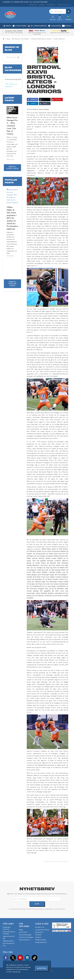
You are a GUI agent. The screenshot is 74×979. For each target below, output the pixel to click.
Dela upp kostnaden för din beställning (37, 33)
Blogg (21, 930)
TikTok (34, 958)
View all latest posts (12, 168)
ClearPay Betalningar (26, 937)
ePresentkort (51, 5)
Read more (10, 159)
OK (37, 904)
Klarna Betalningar (25, 935)
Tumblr (45, 103)
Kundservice (32, 5)
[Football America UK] (10, 15)
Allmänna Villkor (40, 940)
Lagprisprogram (8, 941)
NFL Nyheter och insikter (60, 861)
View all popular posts (12, 284)
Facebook (34, 99)
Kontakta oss (39, 927)
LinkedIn (33, 103)
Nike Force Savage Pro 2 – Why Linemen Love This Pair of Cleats (12, 125)
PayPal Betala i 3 (24, 940)
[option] (12, 133)
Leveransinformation (42, 930)
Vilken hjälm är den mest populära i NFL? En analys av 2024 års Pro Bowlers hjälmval (12, 218)
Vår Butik (41, 5)
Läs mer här (16, 971)
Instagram (27, 958)
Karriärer (38, 937)
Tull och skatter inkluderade (14, 32)
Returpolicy (39, 932)
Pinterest (58, 99)
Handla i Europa (62, 5)
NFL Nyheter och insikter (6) (11, 85)
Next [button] (20, 130)
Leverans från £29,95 (13, 31)
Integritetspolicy (41, 942)
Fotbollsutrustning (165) (12, 79)
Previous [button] (3, 130)
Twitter (13, 958)
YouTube (20, 958)
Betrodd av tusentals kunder (60, 32)
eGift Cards (23, 932)
